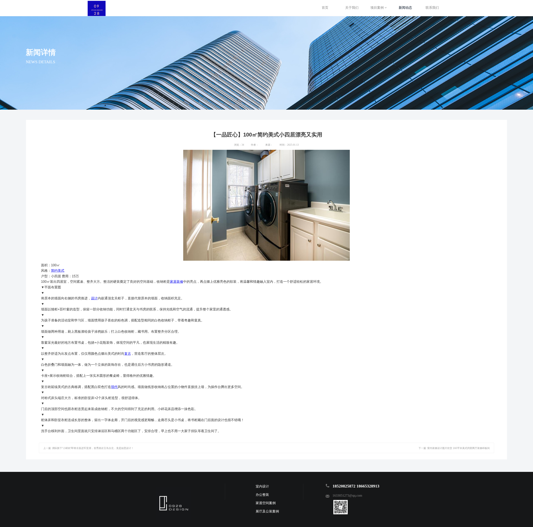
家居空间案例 (266, 503)
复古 (127, 353)
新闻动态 (405, 7)
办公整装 (262, 494)
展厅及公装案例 (267, 511)
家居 (173, 281)
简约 (54, 270)
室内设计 (262, 486)
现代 (114, 387)
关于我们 (352, 7)
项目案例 (377, 7)
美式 (61, 270)
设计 (94, 298)
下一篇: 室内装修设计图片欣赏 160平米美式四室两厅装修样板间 (454, 448)
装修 (180, 281)
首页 (325, 7)
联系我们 (432, 7)
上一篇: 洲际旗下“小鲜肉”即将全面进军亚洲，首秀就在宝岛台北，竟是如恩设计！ (88, 448)
